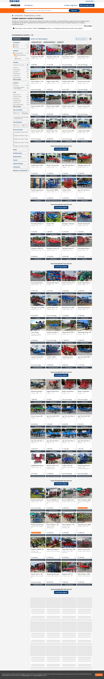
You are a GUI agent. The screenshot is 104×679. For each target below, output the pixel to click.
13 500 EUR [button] (34, 557)
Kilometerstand (17, 156)
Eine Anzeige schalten (87, 5)
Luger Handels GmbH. (53, 318)
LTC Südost (69, 259)
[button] (21, 39)
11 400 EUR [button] (50, 473)
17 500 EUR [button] (50, 198)
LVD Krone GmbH (53, 619)
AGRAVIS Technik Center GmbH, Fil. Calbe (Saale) (72, 510)
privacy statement (37, 675)
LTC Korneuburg (53, 67)
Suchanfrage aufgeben (61, 149)
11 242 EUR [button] (34, 114)
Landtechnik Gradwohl (53, 293)
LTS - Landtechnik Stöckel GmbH (38, 342)
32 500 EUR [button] (50, 666)
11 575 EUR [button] (81, 365)
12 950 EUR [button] (50, 508)
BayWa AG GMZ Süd (53, 510)
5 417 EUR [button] (34, 473)
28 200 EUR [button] (65, 557)
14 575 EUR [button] (81, 198)
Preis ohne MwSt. (17, 110)
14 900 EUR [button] (81, 532)
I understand (99, 674)
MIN (14, 112)
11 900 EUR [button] (81, 641)
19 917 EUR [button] (81, 256)
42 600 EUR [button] (34, 340)
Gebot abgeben (82, 508)
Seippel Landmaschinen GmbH (37, 619)
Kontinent (15, 83)
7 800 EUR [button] (34, 399)
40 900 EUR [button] (34, 641)
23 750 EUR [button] (65, 231)
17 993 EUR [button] (34, 173)
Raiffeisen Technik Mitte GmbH (84, 476)
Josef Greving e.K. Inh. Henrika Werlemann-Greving (57, 535)
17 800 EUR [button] (65, 340)
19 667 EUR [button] (34, 291)
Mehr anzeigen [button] (17, 79)
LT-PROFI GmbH (53, 234)
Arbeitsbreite (16, 167)
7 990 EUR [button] (65, 582)
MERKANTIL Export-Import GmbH (85, 559)
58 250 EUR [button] (65, 256)
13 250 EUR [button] (65, 198)
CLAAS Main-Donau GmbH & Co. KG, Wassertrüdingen (42, 559)
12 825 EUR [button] (34, 449)
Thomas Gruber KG (69, 584)
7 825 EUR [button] (80, 449)
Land (14, 92)
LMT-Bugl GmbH (69, 92)
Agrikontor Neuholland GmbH (53, 476)
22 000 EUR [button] (65, 114)
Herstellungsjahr (17, 122)
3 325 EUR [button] (80, 231)
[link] (37, 49)
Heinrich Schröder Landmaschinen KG (70, 619)
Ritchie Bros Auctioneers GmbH (84, 510)
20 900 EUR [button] (50, 582)
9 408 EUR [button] (49, 449)
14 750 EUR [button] (65, 315)
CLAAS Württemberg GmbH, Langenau (55, 559)
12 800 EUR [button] (81, 291)
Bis (22, 124)
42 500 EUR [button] (81, 666)
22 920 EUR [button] (81, 173)
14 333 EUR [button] (81, 139)
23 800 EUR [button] (81, 340)
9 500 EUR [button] (34, 64)
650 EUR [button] (64, 666)
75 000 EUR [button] (50, 557)
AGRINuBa (84, 643)
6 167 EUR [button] (49, 291)
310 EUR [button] (49, 399)
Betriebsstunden (17, 153)
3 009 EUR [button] (65, 365)
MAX (22, 112)
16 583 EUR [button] (34, 198)
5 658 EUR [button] (49, 424)
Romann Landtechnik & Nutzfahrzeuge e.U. (71, 67)
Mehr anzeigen (88, 26)
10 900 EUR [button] (65, 508)
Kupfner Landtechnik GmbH (38, 92)
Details (15, 149)
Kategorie (15, 50)
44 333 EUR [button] (34, 315)
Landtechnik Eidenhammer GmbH (54, 200)
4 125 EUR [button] (34, 231)
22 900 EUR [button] (81, 557)
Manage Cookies (26, 675)
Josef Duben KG (38, 116)
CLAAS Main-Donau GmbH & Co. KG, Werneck (71, 476)
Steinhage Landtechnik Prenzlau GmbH (39, 510)
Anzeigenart (16, 42)
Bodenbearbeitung (30, 15)
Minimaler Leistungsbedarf (20, 170)
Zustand (15, 160)
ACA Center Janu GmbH (53, 116)
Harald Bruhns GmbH (37, 584)
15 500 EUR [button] (50, 173)
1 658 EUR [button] (49, 231)
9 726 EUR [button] (65, 173)
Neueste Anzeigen (18, 129)
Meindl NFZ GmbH (38, 67)
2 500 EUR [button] (49, 616)
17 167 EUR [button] (50, 64)
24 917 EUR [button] (65, 89)
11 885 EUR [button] (65, 616)
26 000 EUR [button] (34, 256)
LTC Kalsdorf (38, 293)
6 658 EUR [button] (49, 89)
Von (14, 124)
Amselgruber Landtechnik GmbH (38, 476)
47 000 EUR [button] (81, 315)
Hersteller (15, 62)
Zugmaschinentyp (18, 163)
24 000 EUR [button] (50, 139)
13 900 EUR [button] (81, 616)
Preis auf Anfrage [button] (67, 64)
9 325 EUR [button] (80, 424)
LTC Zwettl (84, 234)
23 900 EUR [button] (50, 641)
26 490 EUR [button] (34, 424)
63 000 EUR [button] (50, 114)
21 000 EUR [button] (50, 365)
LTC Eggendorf (38, 200)
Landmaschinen (19, 15)
